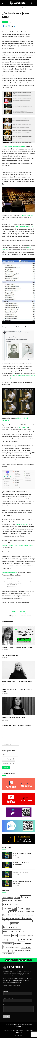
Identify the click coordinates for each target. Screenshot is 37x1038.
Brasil (27, 908)
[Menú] (2, 3)
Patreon (5, 22)
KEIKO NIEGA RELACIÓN (20, 872)
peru (17, 939)
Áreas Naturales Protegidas (22, 951)
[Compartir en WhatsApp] (6, 26)
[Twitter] (12, 960)
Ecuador (25, 921)
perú (22, 939)
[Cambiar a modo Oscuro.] (31, 3)
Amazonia (25, 897)
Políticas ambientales (22, 943)
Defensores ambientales (11, 918)
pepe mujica (11, 939)
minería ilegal (22, 935)
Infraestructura (6, 923)
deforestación (26, 918)
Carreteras (13, 912)
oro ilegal (5, 939)
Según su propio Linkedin (9, 573)
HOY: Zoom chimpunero (10, 655)
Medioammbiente (6, 935)
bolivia (14, 908)
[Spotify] (20, 960)
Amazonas (16, 897)
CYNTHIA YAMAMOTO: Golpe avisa (13, 717)
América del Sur (10, 904)
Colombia (10, 915)
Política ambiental (7, 943)
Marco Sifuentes (18, 1024)
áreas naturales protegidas (8, 953)
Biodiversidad (7, 908)
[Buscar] (34, 3)
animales (22, 905)
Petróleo (29, 940)
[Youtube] (6, 960)
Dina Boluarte (18, 921)
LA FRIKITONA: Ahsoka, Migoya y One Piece (16, 725)
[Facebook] (9, 960)
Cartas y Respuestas (26, 912)
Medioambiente (11, 931)
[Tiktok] (17, 960)
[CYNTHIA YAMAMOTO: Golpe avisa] (18, 706)
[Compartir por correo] (11, 26)
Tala (11, 950)
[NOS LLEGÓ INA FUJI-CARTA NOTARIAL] (7, 883)
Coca (4, 915)
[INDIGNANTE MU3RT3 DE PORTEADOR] (7, 865)
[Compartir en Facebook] (3, 26)
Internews (15, 1030)
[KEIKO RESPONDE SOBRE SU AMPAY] (7, 855)
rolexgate (5, 950)
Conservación (19, 915)
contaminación (29, 915)
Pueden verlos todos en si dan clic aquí (14, 146)
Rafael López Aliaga (26, 947)
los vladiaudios (23, 427)
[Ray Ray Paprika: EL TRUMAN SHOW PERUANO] (18, 635)
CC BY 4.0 (16, 1026)
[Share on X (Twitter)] (9, 26)
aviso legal (19, 1035)
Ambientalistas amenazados (13, 901)
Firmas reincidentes (27, 215)
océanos (30, 935)
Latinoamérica (10, 927)
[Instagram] (14, 960)
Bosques (21, 908)
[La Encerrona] (18, 3)
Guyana (30, 921)
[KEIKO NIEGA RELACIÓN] (7, 874)
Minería (14, 935)
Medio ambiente (27, 932)
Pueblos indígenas (11, 947)
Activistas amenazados (8, 897)
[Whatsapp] (30, 960)
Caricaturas (5, 912)
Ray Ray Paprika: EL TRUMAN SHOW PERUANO (17, 647)
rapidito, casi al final (22, 524)
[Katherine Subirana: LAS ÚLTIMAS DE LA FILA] (18, 670)
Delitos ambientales (8, 921)
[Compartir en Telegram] (14, 26)
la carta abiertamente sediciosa (23, 227)
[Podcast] (22, 960)
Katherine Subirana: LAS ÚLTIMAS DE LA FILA (17, 681)
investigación (14, 923)
